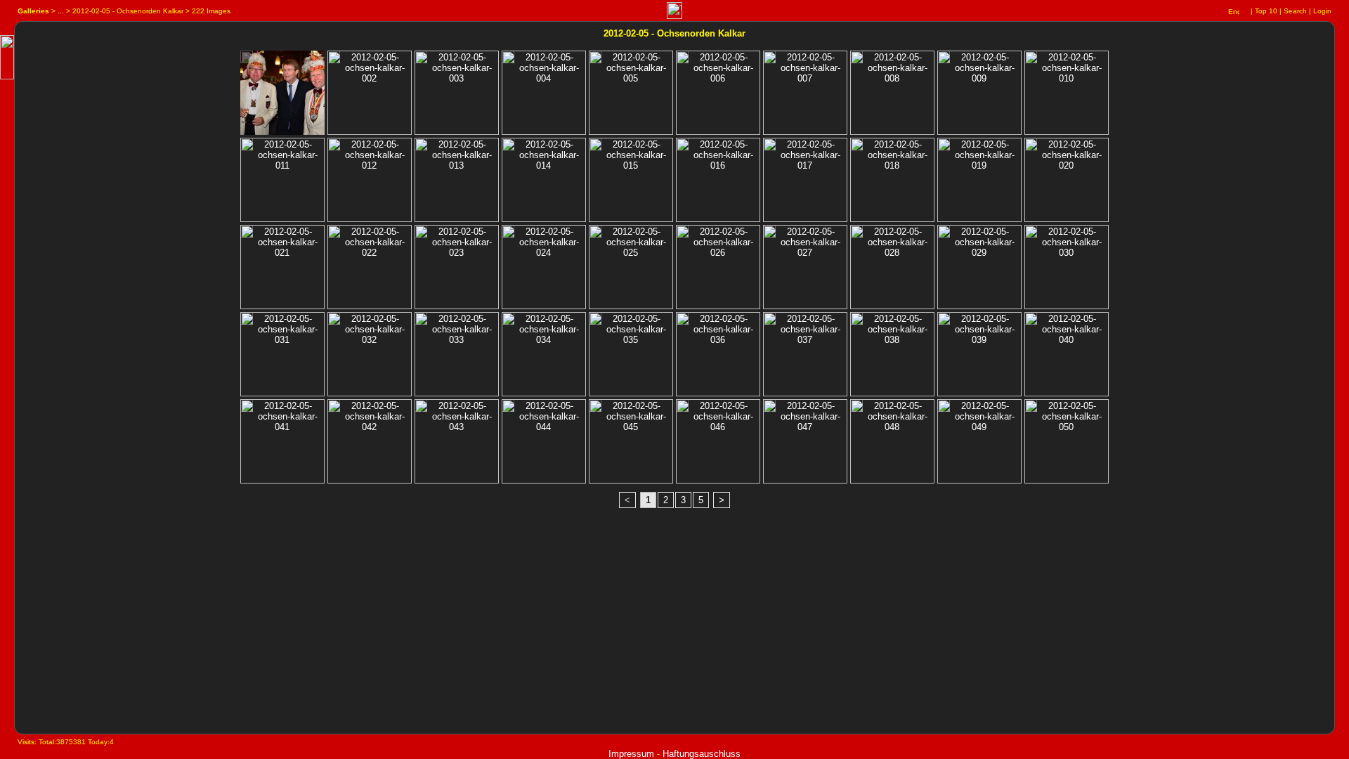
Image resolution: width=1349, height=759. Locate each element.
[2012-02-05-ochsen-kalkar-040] (1030, 321)
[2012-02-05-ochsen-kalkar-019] (943, 147)
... (61, 11)
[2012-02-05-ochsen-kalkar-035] (595, 321)
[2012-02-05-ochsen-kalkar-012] (333, 147)
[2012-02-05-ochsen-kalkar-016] (682, 147)
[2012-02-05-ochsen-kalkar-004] (508, 60)
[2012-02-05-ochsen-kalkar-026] (682, 234)
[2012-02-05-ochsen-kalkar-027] (769, 234)
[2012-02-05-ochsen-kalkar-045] (595, 408)
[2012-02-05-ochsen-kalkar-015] (595, 147)
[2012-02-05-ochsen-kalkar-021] (246, 234)
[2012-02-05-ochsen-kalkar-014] (508, 147)
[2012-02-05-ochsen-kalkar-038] (856, 321)
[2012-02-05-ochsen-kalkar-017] (769, 147)
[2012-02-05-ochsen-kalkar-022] (333, 234)
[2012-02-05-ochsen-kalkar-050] (1030, 408)
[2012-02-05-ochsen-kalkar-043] (421, 408)
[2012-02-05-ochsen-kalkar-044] (508, 408)
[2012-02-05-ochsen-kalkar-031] (246, 321)
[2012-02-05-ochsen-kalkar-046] (682, 408)
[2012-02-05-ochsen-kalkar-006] (682, 60)
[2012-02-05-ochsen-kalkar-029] (943, 234)
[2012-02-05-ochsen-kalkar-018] (856, 147)
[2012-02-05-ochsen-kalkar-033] (421, 321)
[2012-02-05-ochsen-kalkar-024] (508, 234)
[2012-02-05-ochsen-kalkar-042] (333, 408)
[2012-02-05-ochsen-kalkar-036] (682, 321)
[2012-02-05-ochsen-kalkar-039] (943, 321)
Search (1295, 11)
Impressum (631, 753)
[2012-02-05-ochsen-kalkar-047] (769, 408)
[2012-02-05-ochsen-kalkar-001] (246, 60)
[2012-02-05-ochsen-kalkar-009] (943, 60)
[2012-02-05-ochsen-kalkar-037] (769, 321)
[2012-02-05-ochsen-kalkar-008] (856, 60)
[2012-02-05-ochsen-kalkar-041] (246, 408)
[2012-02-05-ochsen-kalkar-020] (1030, 147)
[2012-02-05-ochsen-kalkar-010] (1030, 60)
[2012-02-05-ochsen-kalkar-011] (246, 147)
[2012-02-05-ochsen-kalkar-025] (595, 234)
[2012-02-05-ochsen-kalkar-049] (943, 408)
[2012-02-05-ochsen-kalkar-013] (421, 147)
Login (1322, 11)
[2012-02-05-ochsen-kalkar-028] (856, 234)
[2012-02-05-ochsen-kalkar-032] (333, 321)
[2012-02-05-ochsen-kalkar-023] (421, 234)
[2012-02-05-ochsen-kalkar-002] (333, 60)
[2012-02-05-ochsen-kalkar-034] (508, 321)
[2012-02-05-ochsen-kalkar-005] (595, 60)
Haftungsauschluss (702, 753)
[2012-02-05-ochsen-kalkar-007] (769, 60)
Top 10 (1266, 11)
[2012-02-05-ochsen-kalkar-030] (1030, 234)
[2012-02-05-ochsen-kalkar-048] (856, 408)
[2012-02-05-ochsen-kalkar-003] (421, 60)
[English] (1233, 11)
